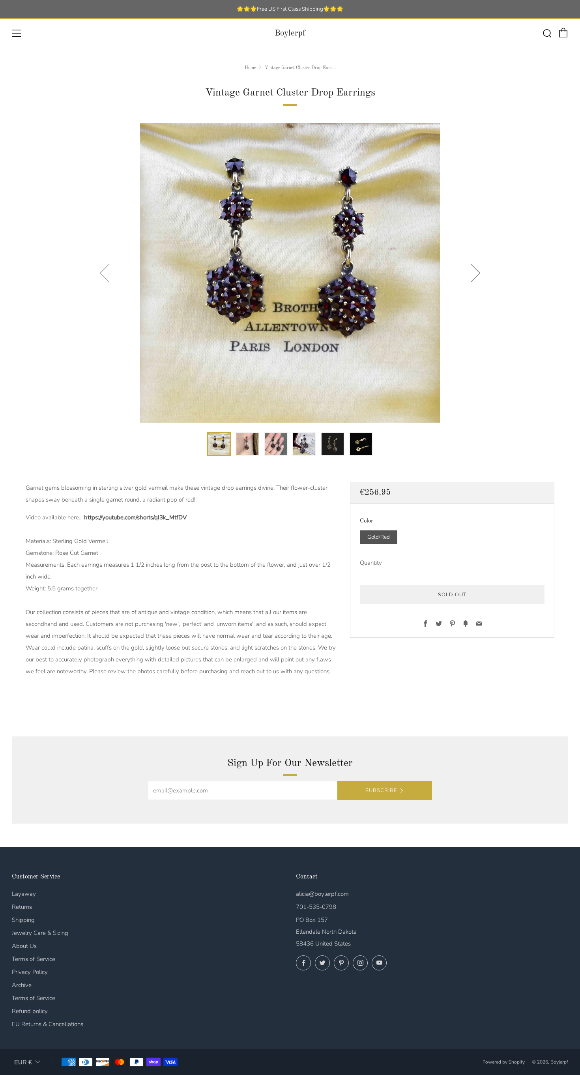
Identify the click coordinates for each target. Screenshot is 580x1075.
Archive (22, 985)
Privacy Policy (30, 972)
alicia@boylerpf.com (322, 894)
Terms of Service (33, 959)
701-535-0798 (316, 907)
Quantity (371, 562)
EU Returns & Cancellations (47, 1024)
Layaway (24, 894)
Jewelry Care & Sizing (40, 933)
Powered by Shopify (504, 1062)
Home (250, 68)
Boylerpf (290, 33)
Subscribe (381, 790)
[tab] (219, 444)
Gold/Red (378, 536)
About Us (24, 946)
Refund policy (30, 1011)
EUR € (23, 1062)
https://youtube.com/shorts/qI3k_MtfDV (135, 517)
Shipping (23, 920)
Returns (22, 907)
